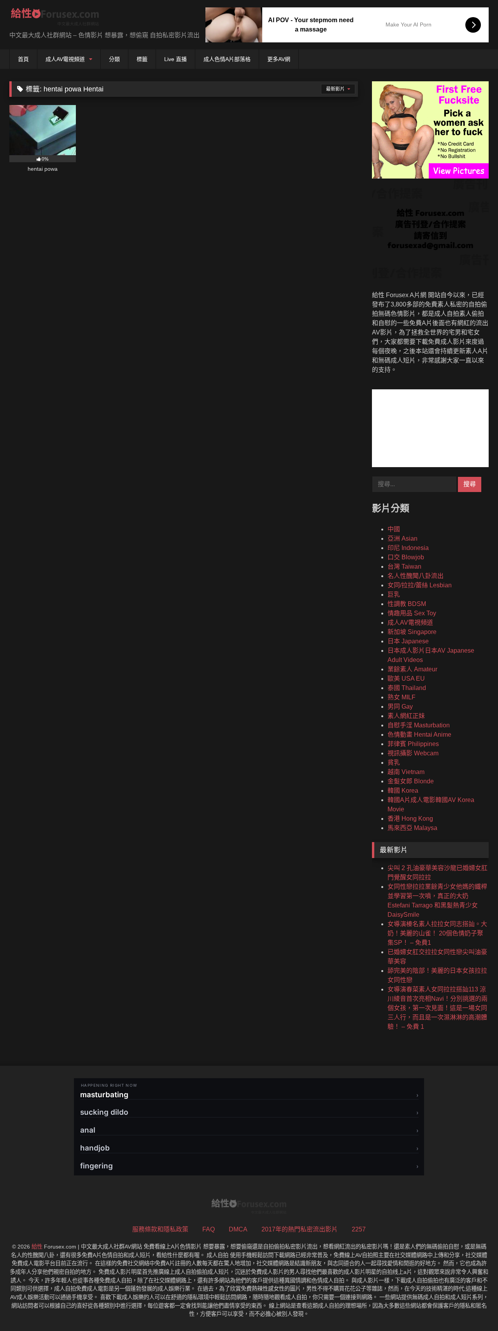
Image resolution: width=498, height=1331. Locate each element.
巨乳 (394, 594)
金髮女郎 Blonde (411, 781)
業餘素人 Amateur (412, 669)
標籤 (142, 59)
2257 (359, 1229)
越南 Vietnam (406, 772)
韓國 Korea (403, 790)
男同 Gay (400, 706)
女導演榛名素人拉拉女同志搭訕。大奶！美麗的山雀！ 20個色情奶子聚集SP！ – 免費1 (437, 933)
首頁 (23, 59)
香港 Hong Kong (410, 818)
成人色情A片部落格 (227, 59)
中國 (394, 529)
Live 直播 (175, 59)
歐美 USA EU (406, 678)
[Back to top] (473, 1307)
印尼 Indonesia (408, 548)
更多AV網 (278, 59)
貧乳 (394, 762)
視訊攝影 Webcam (413, 753)
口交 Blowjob (406, 557)
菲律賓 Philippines (413, 744)
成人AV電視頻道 (65, 59)
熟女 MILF (402, 697)
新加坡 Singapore (412, 632)
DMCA (238, 1229)
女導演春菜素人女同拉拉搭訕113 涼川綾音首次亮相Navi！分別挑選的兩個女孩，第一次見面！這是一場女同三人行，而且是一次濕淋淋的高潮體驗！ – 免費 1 (437, 1008)
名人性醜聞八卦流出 (416, 576)
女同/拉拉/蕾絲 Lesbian (420, 585)
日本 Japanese (408, 641)
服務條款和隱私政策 (160, 1229)
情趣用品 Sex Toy (412, 613)
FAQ (208, 1229)
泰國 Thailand (407, 688)
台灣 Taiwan (404, 566)
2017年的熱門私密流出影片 (299, 1229)
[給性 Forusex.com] (55, 18)
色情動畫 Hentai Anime (419, 734)
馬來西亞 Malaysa (412, 828)
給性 (37, 1246)
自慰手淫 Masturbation (419, 725)
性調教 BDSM (407, 604)
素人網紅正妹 (406, 716)
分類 (114, 59)
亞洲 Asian (402, 538)
